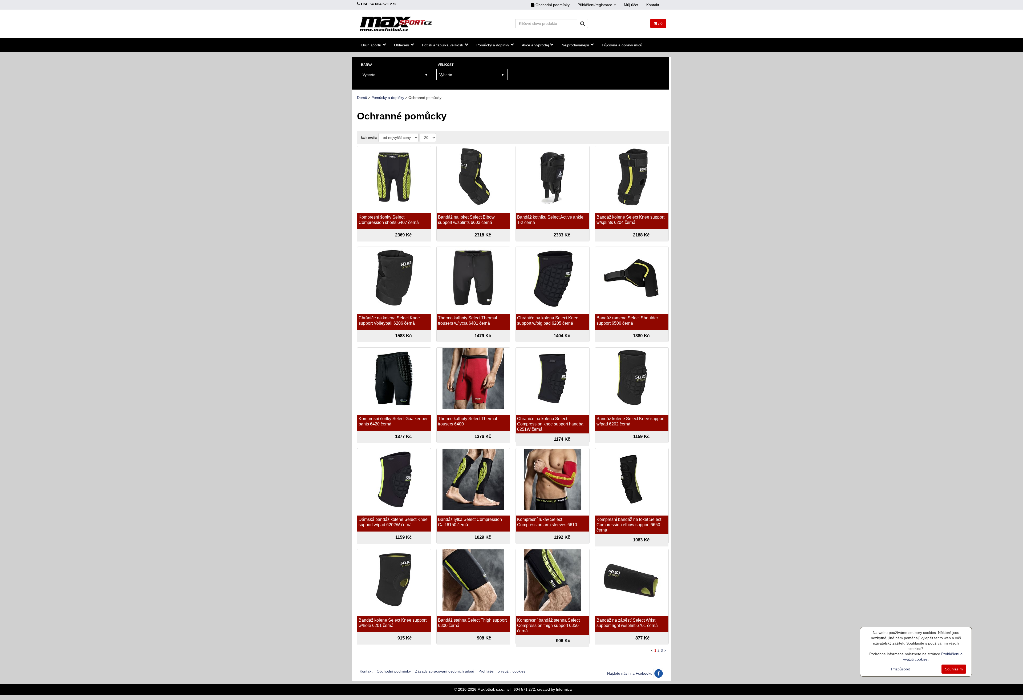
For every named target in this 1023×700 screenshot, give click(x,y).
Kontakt (652, 5)
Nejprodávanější (575, 45)
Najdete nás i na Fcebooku (630, 673)
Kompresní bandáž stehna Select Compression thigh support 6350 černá (548, 625)
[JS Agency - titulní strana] (396, 24)
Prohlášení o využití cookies (501, 671)
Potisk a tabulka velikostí (442, 45)
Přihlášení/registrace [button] (595, 5)
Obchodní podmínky (552, 5)
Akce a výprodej (535, 45)
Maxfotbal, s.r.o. (490, 689)
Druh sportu (371, 45)
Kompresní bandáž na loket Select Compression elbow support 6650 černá (628, 524)
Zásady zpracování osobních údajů (444, 671)
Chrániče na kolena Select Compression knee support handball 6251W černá (551, 424)
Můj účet (631, 5)
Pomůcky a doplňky (492, 45)
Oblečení (401, 45)
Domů (362, 97)
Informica (564, 689)
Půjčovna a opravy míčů (622, 45)
